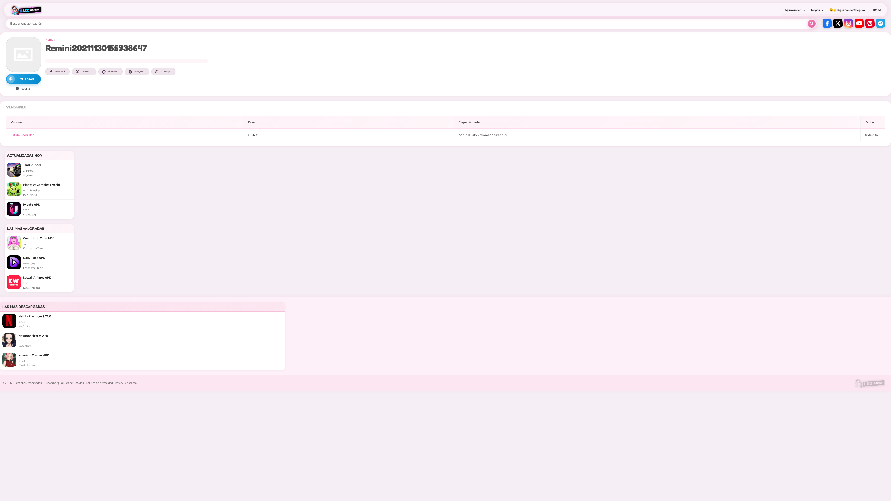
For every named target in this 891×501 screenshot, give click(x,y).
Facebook (60, 71)
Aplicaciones (793, 10)
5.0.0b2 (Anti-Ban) (23, 135)
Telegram (139, 71)
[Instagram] (848, 23)
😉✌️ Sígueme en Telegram (847, 10)
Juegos (815, 10)
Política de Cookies (72, 383)
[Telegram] (880, 23)
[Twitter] (838, 23)
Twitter (85, 71)
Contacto (131, 383)
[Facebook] (827, 23)
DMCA (877, 10)
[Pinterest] (870, 23)
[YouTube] (859, 23)
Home (49, 39)
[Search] (812, 24)
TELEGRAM (27, 79)
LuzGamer (51, 383)
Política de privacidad (99, 383)
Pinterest (113, 71)
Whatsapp (166, 71)
